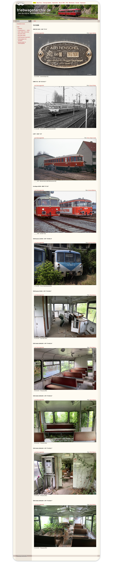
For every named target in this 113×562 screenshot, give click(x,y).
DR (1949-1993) (21, 35)
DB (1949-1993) (21, 33)
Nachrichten (55, 2)
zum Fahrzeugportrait (39, 33)
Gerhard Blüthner (92, 190)
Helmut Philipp (92, 85)
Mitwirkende (71, 2)
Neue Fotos (39, 2)
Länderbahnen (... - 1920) (24, 30)
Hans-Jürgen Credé (91, 137)
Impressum (82, 2)
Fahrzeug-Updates (47, 2)
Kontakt (77, 2)
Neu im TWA (62, 2)
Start (34, 2)
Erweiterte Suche (21, 23)
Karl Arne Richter (92, 242)
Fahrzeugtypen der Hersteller (22, 39)
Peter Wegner (93, 295)
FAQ (67, 2)
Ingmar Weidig (92, 33)
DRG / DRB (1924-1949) (23, 32)
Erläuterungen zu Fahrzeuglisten (22, 43)
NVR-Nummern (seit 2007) (24, 37)
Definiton (20, 28)
